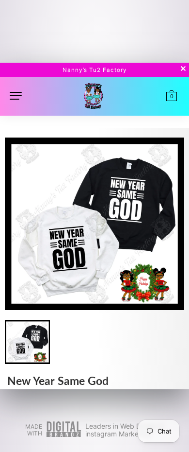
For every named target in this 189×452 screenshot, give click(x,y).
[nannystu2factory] (93, 95)
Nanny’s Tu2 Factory (95, 70)
